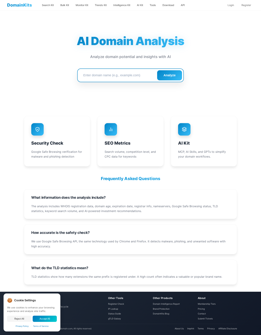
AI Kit (140, 5)
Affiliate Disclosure (227, 328)
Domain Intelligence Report (166, 304)
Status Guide (114, 313)
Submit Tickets (205, 318)
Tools (153, 5)
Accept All (45, 318)
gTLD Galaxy (114, 318)
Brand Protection (161, 308)
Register (246, 5)
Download (168, 5)
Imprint (190, 328)
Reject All (19, 318)
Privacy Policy (22, 326)
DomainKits (19, 5)
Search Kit (48, 5)
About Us (179, 328)
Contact (202, 313)
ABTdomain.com (64, 328)
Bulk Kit (64, 5)
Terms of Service (40, 326)
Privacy (211, 328)
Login (231, 5)
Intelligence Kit (121, 5)
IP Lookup (113, 308)
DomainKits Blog (161, 313)
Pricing (201, 308)
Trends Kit (101, 5)
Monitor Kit (82, 5)
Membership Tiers (207, 304)
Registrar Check (116, 304)
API (183, 5)
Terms (201, 328)
